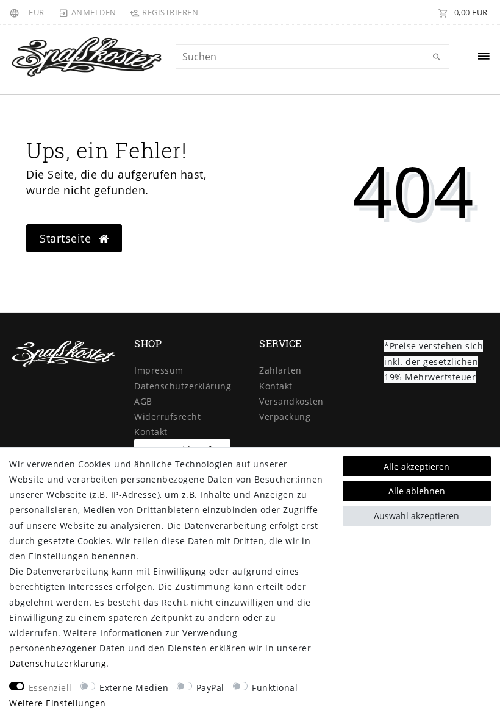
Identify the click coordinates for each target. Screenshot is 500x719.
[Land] (16, 12)
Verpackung (284, 416)
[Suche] (437, 57)
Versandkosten (291, 401)
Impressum (159, 370)
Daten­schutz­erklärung (182, 386)
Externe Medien (133, 687)
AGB (143, 401)
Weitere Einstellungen (57, 703)
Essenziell (50, 687)
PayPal (210, 687)
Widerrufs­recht (167, 416)
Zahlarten (280, 370)
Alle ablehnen (416, 491)
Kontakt (151, 431)
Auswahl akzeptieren (416, 516)
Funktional (275, 687)
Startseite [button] (67, 238)
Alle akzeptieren (416, 466)
